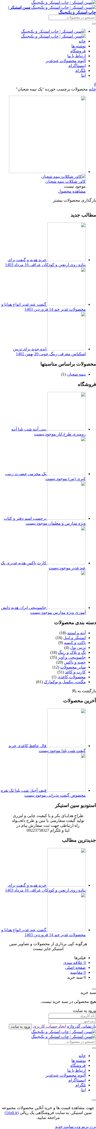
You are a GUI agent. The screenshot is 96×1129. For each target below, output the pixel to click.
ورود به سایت (20, 1026)
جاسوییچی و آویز (72, 657)
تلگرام (80, 70)
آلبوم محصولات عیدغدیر (66, 61)
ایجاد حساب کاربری (49, 1026)
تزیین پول (78, 647)
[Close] (94, 989)
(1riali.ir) (12, 1112)
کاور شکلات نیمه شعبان (65, 181)
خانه (82, 41)
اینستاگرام (77, 65)
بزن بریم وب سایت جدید (75, 1126)
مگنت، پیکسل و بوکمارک (65, 682)
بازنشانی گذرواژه (81, 1026)
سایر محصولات (73, 667)
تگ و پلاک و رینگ (72, 652)
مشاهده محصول (72, 191)
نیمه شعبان (76, 374)
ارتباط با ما (76, 56)
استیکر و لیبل (74, 638)
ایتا (83, 75)
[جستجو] (94, 23)
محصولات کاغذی (71, 677)
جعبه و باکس (75, 662)
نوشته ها (78, 46)
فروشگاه (78, 51)
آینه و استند (76, 633)
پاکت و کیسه (75, 642)
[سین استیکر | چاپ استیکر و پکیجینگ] (63, 1034)
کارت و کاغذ (75, 672)
